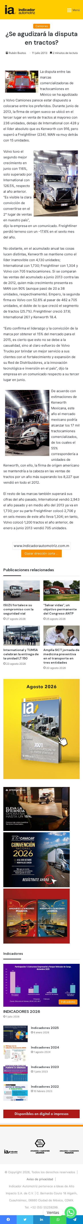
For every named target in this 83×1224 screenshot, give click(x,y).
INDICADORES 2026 (21, 1011)
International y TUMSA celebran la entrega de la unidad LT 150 (21, 654)
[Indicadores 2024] (15, 1053)
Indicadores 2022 (45, 1087)
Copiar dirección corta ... (41, 553)
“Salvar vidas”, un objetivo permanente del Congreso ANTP (60, 609)
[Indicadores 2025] (15, 1034)
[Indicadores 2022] (15, 1092)
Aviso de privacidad (40, 1179)
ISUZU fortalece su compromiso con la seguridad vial (18, 609)
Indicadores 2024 (45, 1047)
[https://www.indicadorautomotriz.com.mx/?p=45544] (41, 778)
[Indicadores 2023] (15, 1073)
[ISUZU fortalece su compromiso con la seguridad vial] (21, 590)
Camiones (41, 26)
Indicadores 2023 (45, 1067)
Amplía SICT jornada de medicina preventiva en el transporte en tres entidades (61, 656)
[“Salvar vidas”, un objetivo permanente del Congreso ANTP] (61, 590)
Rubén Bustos (17, 53)
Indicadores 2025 (45, 1028)
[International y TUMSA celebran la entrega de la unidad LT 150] (21, 636)
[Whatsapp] (71, 1213)
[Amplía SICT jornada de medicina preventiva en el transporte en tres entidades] (61, 636)
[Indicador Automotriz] (20, 9)
